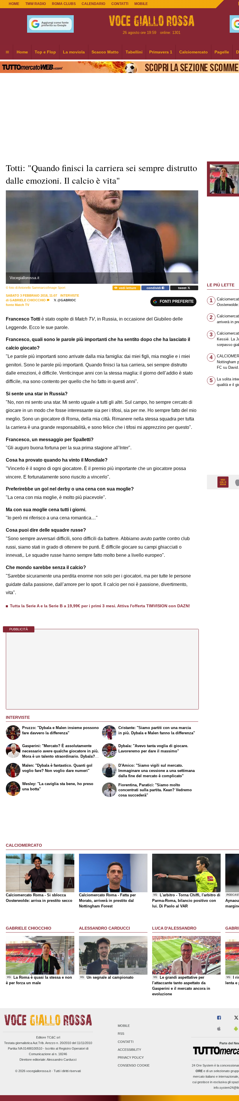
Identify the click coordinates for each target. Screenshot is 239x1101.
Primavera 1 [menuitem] (160, 52)
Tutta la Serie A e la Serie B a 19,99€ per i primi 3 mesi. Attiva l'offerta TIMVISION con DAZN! (100, 605)
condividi (154, 288)
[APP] (223, 481)
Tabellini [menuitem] (134, 52)
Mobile (124, 1026)
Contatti (125, 1041)
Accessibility (129, 1049)
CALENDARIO (93, 4)
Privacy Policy (131, 1057)
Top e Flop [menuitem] (45, 52)
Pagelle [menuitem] (222, 52)
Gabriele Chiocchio (28, 300)
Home (14, 4)
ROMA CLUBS (64, 4)
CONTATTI (119, 4)
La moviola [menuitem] (74, 52)
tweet (182, 288)
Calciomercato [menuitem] (193, 52)
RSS (121, 1034)
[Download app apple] (218, 1029)
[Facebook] (219, 1017)
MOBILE (141, 4)
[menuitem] (7, 52)
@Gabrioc (66, 300)
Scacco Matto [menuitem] (105, 52)
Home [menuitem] (22, 52)
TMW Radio (35, 4)
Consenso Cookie (134, 1065)
